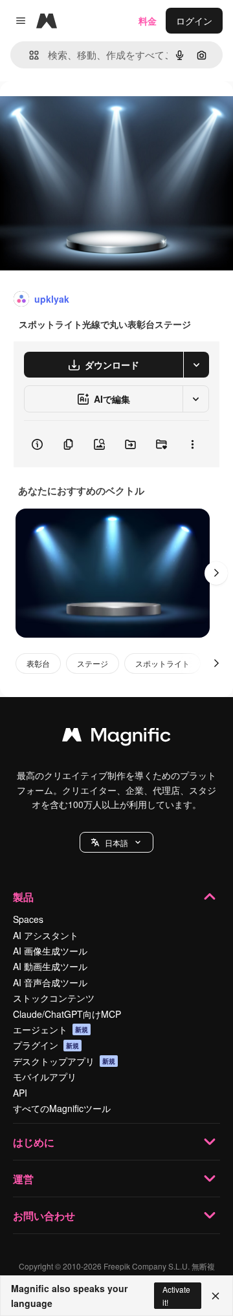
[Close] (215, 1296)
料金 (148, 20)
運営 (23, 1178)
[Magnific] (116, 737)
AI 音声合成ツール (50, 982)
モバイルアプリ (44, 1076)
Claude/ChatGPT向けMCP (67, 1013)
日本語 (116, 842)
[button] (116, 842)
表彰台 (38, 663)
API (20, 1092)
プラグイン (46, 1044)
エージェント (50, 1029)
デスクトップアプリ (64, 1061)
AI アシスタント (45, 935)
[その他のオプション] (192, 444)
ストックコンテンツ (53, 997)
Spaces (28, 919)
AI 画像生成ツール (50, 950)
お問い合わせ (44, 1215)
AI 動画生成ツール (50, 966)
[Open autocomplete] (29, 55)
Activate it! (176, 1295)
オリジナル (89, 110)
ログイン (194, 20)
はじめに (33, 1142)
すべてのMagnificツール (62, 1108)
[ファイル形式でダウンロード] (196, 365)
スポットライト (162, 663)
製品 (23, 896)
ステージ (92, 663)
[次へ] (216, 573)
